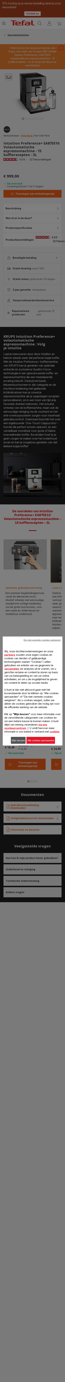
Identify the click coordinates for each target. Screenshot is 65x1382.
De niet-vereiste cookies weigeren (42, 640)
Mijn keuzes (18, 740)
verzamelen (11, 668)
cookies (54, 731)
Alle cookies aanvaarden (40, 740)
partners (9, 654)
